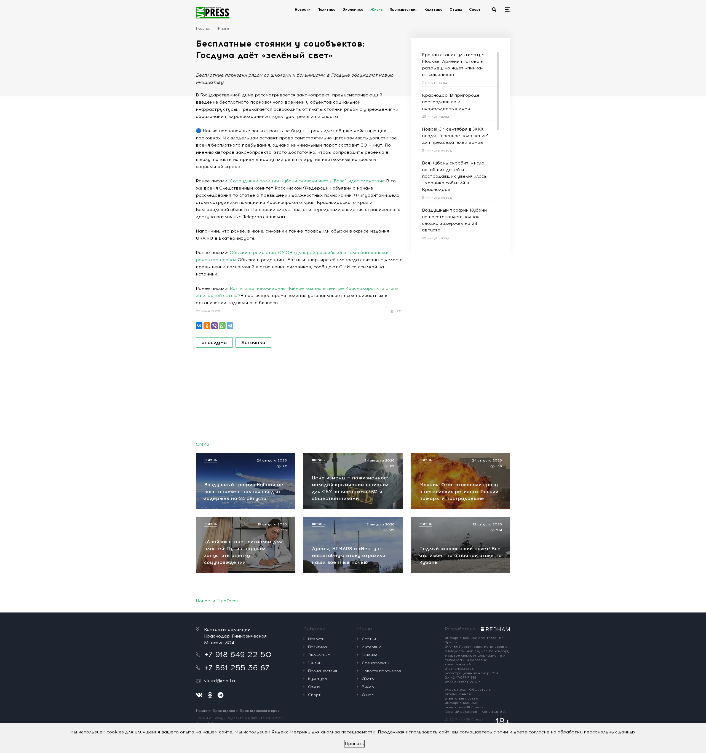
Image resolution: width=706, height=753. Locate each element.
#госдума (214, 342)
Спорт (475, 9)
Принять (354, 743)
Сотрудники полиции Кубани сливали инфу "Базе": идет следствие (307, 180)
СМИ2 (202, 444)
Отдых (456, 9)
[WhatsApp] (222, 325)
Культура (433, 9)
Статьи (369, 639)
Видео (368, 687)
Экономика (353, 9)
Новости (303, 9)
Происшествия (404, 9)
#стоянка (253, 342)
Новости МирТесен (217, 600)
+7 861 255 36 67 (236, 667)
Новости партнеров (381, 671)
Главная (204, 28)
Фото (368, 679)
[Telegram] (230, 325)
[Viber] (214, 325)
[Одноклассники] (207, 325)
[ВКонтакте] (199, 325)
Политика (326, 9)
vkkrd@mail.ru (220, 680)
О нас (368, 695)
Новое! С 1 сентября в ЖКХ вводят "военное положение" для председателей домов (455, 135)
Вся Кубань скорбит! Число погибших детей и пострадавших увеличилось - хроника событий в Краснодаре (454, 176)
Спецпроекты (375, 663)
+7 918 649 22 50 (238, 654)
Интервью (372, 647)
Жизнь (376, 9)
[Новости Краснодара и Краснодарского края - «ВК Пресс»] (212, 12)
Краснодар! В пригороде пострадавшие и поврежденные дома (451, 102)
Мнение (370, 655)
